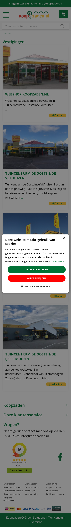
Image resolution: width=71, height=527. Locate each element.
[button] (35, 286)
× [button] (63, 238)
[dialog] (35, 263)
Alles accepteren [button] (37, 269)
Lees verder (58, 261)
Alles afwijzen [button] (36, 278)
